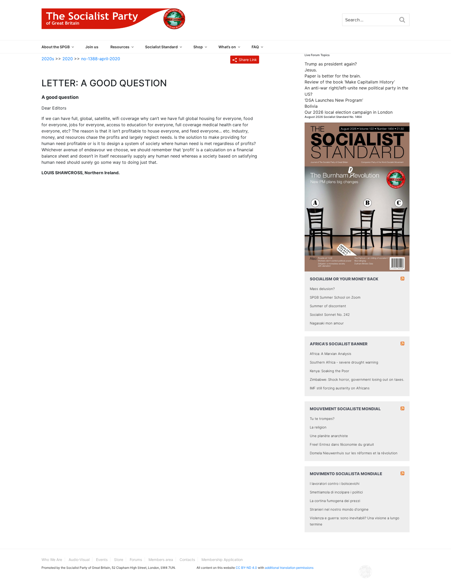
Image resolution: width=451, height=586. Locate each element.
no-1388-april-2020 (100, 58)
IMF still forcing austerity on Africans (340, 388)
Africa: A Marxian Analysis (330, 354)
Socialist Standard (161, 47)
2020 (67, 58)
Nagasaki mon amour (327, 323)
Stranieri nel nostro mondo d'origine (339, 509)
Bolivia (311, 106)
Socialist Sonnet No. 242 (330, 314)
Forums (136, 559)
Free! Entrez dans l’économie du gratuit (342, 444)
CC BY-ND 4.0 (246, 568)
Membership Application (222, 559)
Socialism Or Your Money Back (344, 278)
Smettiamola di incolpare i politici (336, 492)
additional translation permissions (289, 568)
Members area (161, 559)
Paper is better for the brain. (333, 75)
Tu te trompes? (322, 418)
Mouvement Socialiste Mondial (345, 408)
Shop (198, 47)
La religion (318, 427)
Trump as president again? (331, 64)
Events (102, 559)
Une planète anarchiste (329, 436)
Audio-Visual (79, 559)
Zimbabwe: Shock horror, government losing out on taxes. (357, 379)
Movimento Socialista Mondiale (346, 473)
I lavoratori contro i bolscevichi (334, 483)
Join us (91, 47)
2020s (47, 58)
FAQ (255, 47)
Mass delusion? (322, 289)
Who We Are (51, 559)
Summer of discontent (328, 306)
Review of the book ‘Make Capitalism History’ (350, 81)
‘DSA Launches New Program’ (334, 100)
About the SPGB (55, 47)
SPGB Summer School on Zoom (335, 297)
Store (118, 559)
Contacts (187, 559)
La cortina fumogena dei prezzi (335, 501)
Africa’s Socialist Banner (338, 343)
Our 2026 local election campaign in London (349, 112)
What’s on (227, 47)
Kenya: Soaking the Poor (329, 371)
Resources (119, 47)
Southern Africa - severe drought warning (344, 362)
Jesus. (311, 70)
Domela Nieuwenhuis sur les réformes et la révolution (353, 453)
